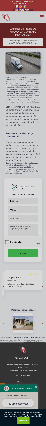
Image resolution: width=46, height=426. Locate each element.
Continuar (23, 421)
